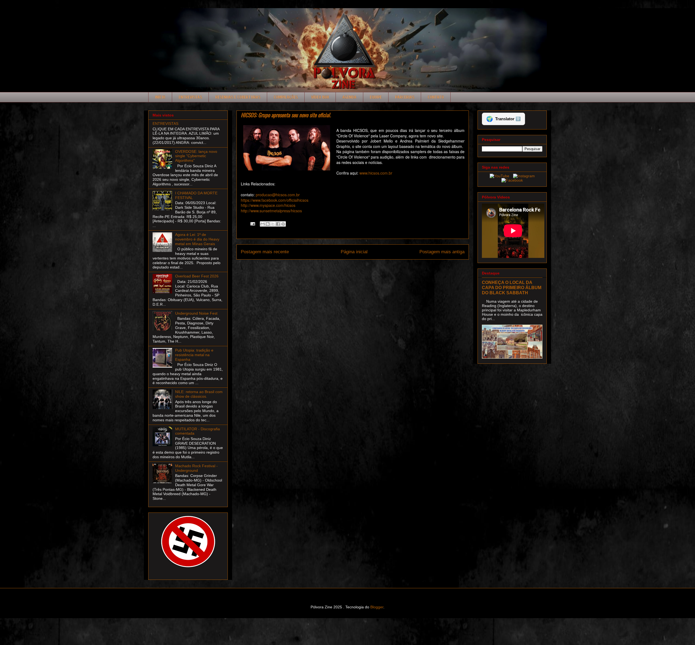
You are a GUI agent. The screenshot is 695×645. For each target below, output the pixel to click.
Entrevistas (190, 97)
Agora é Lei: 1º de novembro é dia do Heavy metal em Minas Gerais (197, 239)
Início (160, 97)
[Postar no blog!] (267, 224)
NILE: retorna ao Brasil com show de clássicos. (199, 394)
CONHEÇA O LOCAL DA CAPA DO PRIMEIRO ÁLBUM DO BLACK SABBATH (511, 287)
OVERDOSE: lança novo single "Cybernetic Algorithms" (196, 156)
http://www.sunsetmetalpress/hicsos (271, 210)
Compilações (286, 97)
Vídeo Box (320, 97)
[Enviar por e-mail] (262, 224)
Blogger (376, 607)
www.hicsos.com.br (375, 173)
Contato (436, 97)
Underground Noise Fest (196, 313)
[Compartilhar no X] (273, 224)
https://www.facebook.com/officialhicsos (274, 200)
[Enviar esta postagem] (252, 223)
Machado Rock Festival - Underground (196, 468)
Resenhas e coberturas (237, 97)
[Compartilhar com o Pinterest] (283, 224)
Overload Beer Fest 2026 (197, 276)
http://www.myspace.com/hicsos (268, 205)
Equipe (376, 97)
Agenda (349, 97)
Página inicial (354, 251)
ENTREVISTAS (165, 123)
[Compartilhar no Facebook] (278, 224)
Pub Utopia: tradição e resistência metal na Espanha (194, 355)
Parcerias (404, 97)
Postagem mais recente (265, 251)
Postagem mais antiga (442, 251)
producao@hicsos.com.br (278, 194)
